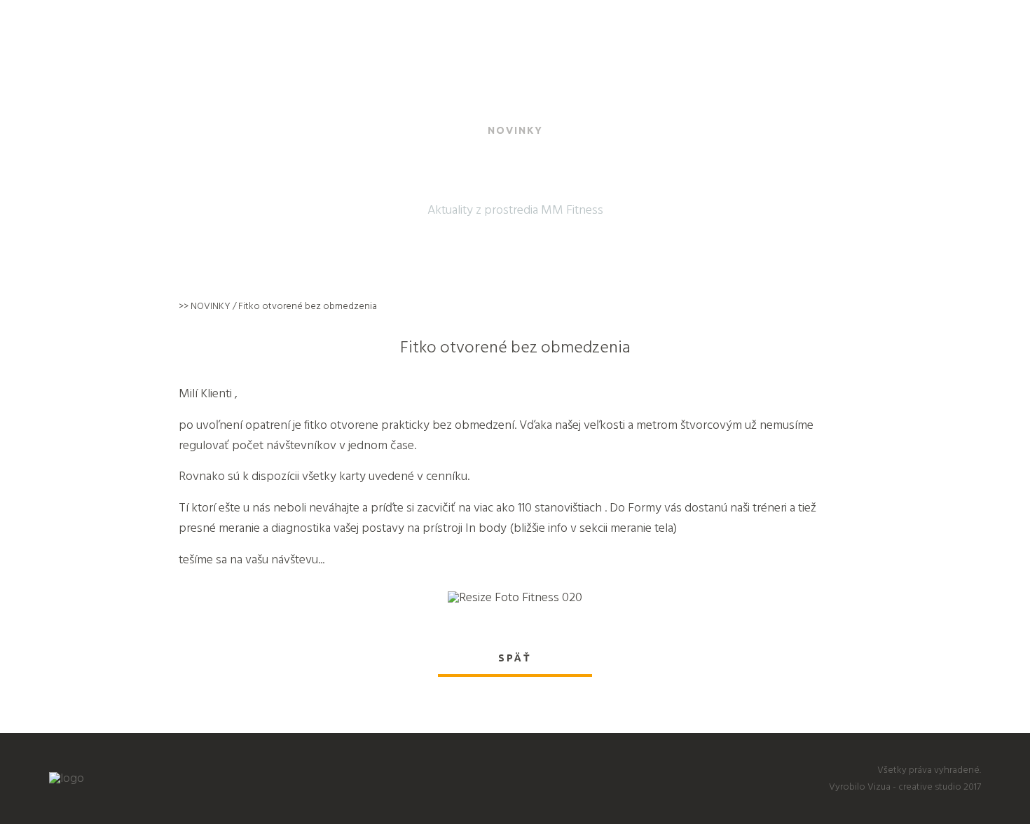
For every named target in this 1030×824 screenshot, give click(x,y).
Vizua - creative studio (914, 786)
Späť (515, 658)
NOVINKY (211, 306)
